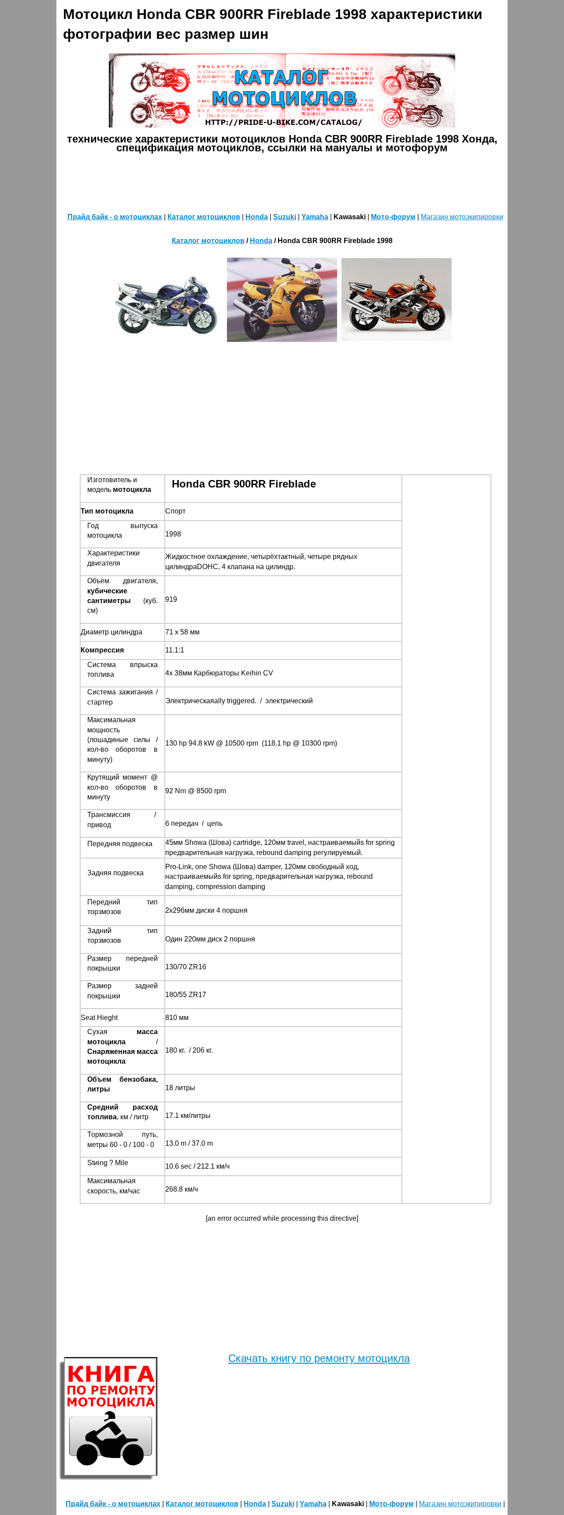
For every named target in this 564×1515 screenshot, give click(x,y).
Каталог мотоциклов (203, 217)
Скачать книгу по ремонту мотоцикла (319, 1358)
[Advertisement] (282, 181)
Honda (256, 217)
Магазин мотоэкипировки (462, 217)
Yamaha (314, 217)
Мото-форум (393, 217)
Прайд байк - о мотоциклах (114, 217)
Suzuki (284, 217)
